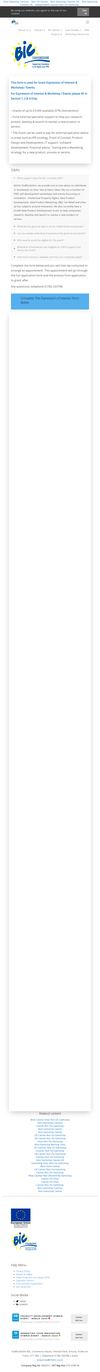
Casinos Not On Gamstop (50, 1150)
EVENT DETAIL (79, 1318)
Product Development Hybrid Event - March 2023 (42, 1317)
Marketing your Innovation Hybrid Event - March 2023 (40, 1334)
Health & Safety (24, 1274)
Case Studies (72, 30)
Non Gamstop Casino (50, 1129)
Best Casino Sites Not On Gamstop (50, 1119)
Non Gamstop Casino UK (50, 1160)
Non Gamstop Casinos (50, 1122)
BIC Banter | (55, 30)
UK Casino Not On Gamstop (50, 1135)
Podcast (38, 30)
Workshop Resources (77, 34)
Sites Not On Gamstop (50, 1141)
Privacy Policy (23, 1271)
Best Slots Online (50, 1166)
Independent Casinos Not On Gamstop (57, 4)
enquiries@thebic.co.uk (50, 1359)
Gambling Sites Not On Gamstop (50, 1163)
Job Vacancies (23, 1286)
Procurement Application (29, 1283)
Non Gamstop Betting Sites (50, 1144)
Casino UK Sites (50, 1178)
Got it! (85, 12)
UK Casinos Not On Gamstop (50, 1147)
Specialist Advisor (25, 1280)
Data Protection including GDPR (33, 1277)
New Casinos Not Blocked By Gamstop (50, 1175)
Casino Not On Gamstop (50, 1125)
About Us (23, 30)
